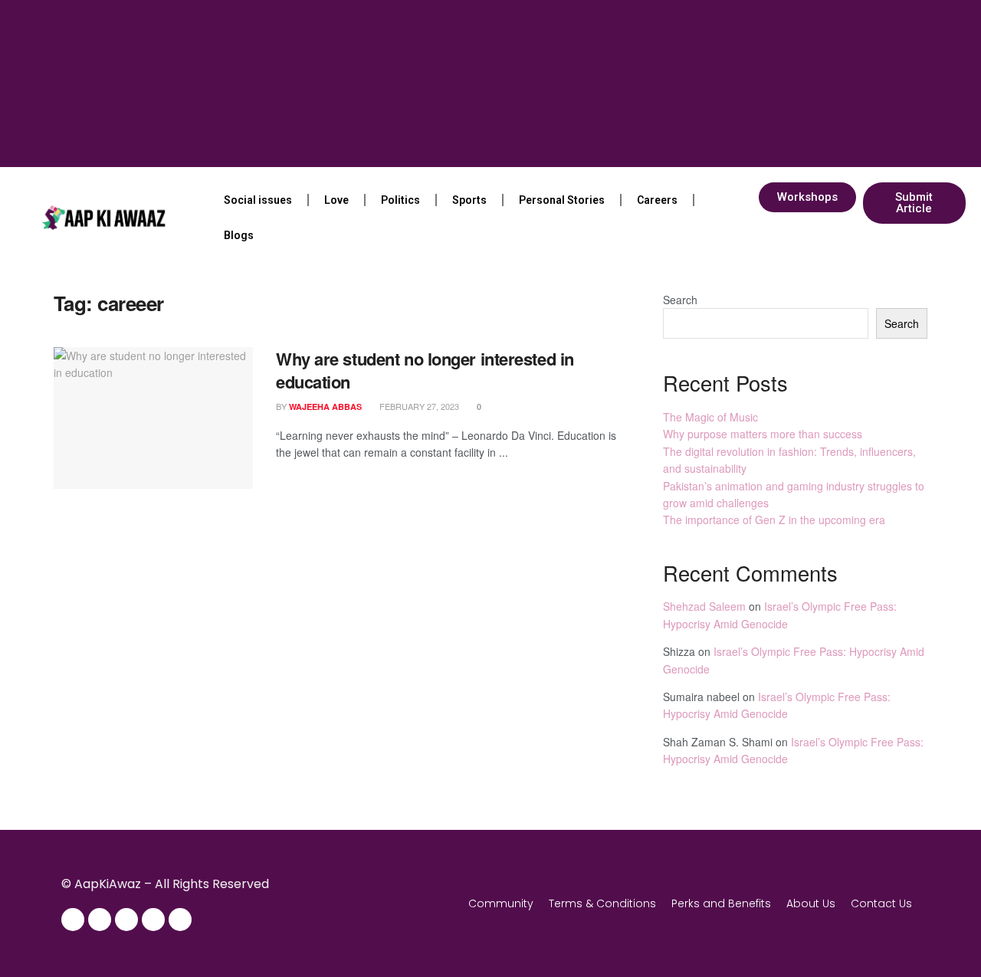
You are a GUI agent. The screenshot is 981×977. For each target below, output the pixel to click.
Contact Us (881, 903)
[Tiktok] (180, 919)
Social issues (258, 200)
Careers (657, 200)
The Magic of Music (710, 417)
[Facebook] (72, 919)
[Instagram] (99, 919)
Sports (469, 200)
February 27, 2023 (418, 406)
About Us (810, 903)
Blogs (239, 235)
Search (680, 299)
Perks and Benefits (721, 903)
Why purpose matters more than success (762, 433)
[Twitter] (126, 919)
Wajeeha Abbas (325, 406)
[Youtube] (153, 919)
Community (500, 903)
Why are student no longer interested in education (425, 370)
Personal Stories (562, 200)
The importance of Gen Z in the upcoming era (774, 519)
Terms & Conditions (602, 903)
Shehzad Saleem (704, 606)
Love (336, 200)
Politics (400, 200)
